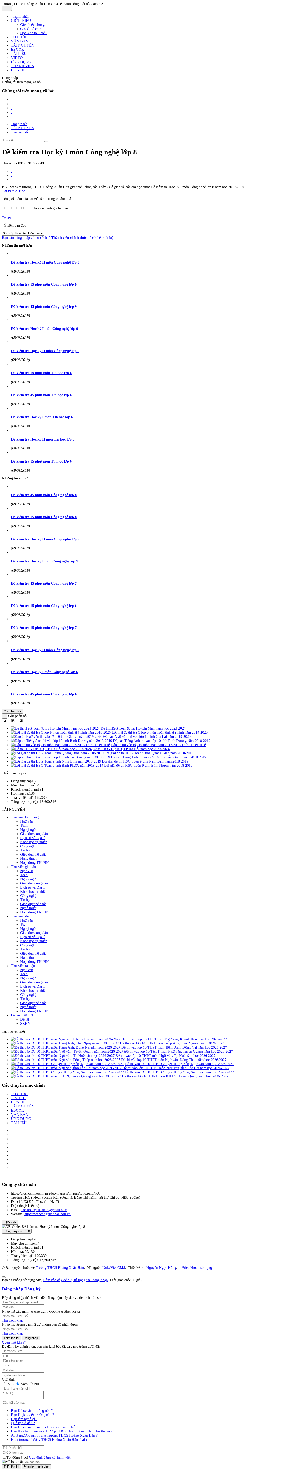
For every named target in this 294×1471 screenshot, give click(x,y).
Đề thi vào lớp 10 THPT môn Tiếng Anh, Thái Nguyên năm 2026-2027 (172, 1043)
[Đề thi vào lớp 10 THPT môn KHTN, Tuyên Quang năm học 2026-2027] (66, 1076)
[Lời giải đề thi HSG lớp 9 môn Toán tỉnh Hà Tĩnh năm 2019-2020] (61, 732)
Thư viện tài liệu (23, 966)
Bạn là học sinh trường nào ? (32, 1411)
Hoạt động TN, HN (34, 863)
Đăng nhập (12, 1288)
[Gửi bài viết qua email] (11, 171)
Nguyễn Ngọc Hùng (161, 1268)
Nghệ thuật (28, 858)
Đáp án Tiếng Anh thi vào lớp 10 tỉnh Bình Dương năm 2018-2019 (161, 741)
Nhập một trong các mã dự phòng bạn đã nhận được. (40, 1324)
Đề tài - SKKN (22, 1015)
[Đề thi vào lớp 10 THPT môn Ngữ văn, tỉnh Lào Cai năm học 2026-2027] (66, 1068)
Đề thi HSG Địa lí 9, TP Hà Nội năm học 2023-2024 (131, 749)
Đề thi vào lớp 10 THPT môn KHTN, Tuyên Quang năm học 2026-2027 (175, 1076)
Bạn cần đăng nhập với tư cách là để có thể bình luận (58, 238)
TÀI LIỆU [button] (19, 53)
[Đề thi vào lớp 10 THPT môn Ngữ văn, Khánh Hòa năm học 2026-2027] (65, 1039)
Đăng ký (32, 1288)
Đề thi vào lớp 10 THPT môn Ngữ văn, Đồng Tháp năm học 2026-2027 (173, 1060)
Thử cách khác (12, 1320)
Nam (24, 1384)
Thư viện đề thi (22, 916)
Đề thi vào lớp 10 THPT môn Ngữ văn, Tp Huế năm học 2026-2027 (165, 1056)
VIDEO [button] (17, 58)
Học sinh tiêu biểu (33, 33)
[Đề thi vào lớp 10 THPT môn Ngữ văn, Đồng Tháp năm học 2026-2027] (65, 1060)
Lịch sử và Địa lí (32, 838)
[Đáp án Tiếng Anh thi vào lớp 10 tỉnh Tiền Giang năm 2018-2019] (60, 757)
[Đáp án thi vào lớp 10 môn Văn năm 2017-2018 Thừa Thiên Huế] (60, 745)
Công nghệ (28, 846)
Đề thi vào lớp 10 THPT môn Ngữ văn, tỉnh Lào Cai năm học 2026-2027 (175, 1068)
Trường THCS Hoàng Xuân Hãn (60, 1268)
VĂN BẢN (19, 1114)
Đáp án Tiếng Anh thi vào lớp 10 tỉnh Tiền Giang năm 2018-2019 (158, 757)
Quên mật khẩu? (14, 1342)
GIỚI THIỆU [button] (21, 20)
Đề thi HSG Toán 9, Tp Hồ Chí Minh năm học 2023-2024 (143, 728)
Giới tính (8, 1379)
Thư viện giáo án (23, 867)
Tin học (25, 850)
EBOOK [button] (17, 49)
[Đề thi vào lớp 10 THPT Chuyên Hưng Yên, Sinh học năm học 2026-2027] (67, 1072)
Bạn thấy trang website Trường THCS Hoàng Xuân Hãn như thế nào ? (62, 1431)
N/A (11, 1384)
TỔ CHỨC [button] (19, 37)
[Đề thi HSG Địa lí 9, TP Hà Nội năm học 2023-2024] (51, 749)
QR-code (10, 1222)
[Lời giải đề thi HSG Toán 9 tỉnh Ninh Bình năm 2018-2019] (56, 761)
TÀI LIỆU (19, 1123)
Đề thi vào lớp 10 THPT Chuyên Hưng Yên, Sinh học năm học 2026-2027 (179, 1072)
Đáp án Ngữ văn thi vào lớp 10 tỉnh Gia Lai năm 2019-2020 (147, 736)
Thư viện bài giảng (25, 817)
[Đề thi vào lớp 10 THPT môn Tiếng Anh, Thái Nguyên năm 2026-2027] (65, 1043)
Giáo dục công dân (34, 834)
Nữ (36, 1384)
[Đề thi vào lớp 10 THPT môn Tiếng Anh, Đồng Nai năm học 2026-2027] (65, 1047)
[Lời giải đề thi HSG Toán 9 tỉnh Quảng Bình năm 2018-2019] (57, 753)
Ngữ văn (26, 821)
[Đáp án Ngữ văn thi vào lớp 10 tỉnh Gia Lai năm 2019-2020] (56, 736)
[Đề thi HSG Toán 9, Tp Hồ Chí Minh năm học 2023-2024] (55, 728)
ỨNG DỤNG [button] (21, 62)
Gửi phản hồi (12, 711)
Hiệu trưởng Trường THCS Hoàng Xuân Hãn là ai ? (49, 1439)
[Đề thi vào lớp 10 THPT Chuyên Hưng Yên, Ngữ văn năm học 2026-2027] (67, 1064)
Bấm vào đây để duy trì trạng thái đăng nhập (75, 1280)
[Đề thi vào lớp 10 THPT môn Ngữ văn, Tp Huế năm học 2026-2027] (63, 1056)
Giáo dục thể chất (33, 854)
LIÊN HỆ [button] (18, 70)
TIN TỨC (18, 1098)
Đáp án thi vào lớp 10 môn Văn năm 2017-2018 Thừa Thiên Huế (158, 745)
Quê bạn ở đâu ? (23, 1423)
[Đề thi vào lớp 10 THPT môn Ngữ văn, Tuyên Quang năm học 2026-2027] (67, 1051)
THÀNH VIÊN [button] (22, 66)
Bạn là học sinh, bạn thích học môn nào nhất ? (44, 1427)
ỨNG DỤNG (21, 1119)
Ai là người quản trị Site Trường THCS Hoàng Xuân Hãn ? (54, 1435)
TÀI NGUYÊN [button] (22, 45)
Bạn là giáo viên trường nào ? (32, 1415)
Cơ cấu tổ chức (31, 29)
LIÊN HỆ (18, 1102)
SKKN (25, 1023)
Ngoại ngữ (28, 830)
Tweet (6, 218)
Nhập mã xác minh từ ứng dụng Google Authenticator (41, 1311)
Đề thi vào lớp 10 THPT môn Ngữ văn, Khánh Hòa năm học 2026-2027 (174, 1039)
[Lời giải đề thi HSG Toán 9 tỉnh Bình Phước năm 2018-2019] (57, 765)
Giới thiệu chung (32, 25)
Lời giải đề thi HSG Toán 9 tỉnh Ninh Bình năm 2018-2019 (145, 761)
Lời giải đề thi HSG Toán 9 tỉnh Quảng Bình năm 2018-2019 (149, 753)
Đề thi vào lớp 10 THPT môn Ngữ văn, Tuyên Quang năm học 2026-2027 (178, 1051)
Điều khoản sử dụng (197, 1268)
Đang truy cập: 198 (17, 1231)
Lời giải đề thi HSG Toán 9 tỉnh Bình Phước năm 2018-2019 (148, 765)
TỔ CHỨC (19, 1094)
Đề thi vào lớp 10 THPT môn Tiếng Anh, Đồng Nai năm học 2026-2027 (174, 1047)
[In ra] (11, 175)
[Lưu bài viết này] (11, 179)
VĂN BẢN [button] (19, 41)
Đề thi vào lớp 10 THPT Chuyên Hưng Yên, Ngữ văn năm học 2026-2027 (179, 1064)
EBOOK (17, 1110)
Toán (24, 825)
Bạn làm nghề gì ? (24, 1419)
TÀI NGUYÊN (22, 1106)
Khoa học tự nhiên (33, 842)
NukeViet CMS (113, 1268)
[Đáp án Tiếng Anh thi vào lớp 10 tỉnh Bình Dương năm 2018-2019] (61, 741)
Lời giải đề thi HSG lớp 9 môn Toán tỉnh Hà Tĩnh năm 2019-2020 (160, 732)
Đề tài (24, 1019)
